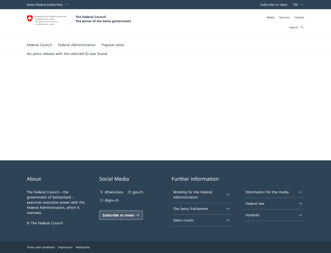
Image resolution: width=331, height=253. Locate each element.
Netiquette (83, 247)
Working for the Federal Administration (192, 194)
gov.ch (138, 192)
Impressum (65, 247)
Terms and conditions (41, 247)
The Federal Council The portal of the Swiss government (103, 19)
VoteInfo (253, 215)
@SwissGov (114, 192)
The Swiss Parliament (190, 208)
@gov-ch (112, 200)
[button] (39, 45)
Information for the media (267, 192)
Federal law (255, 203)
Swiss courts (183, 220)
